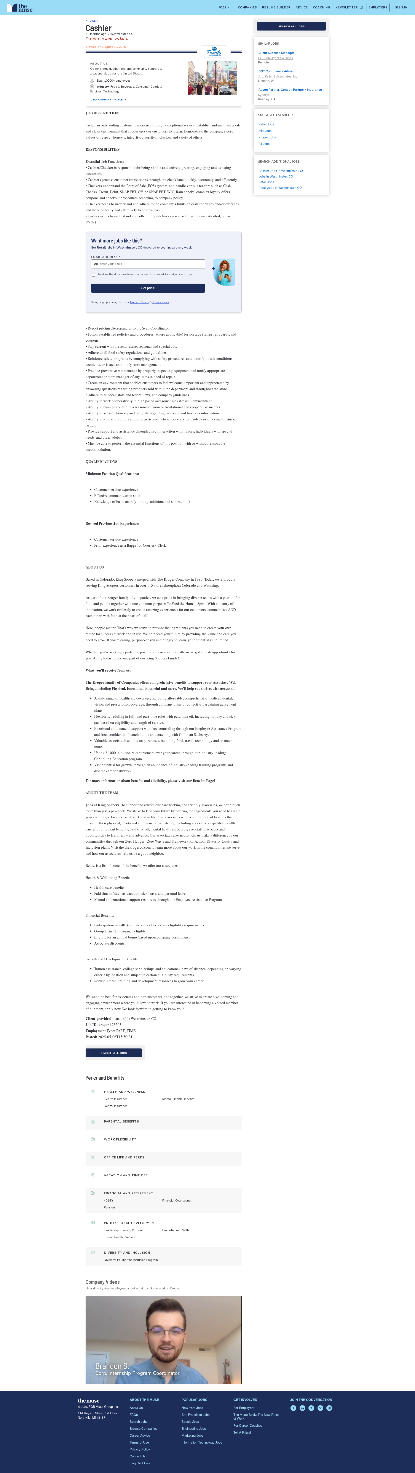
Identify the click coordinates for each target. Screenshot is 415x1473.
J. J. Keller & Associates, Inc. (278, 76)
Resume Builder (276, 8)
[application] (164, 1340)
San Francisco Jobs (196, 1414)
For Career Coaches (247, 1425)
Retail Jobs (266, 182)
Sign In (401, 8)
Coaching (321, 8)
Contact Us (138, 1456)
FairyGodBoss (140, 1463)
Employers (378, 8)
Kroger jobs (267, 137)
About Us (136, 1407)
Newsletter (346, 8)
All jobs (264, 143)
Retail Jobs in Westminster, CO (280, 187)
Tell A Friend (242, 1432)
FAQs (134, 1414)
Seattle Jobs (190, 1421)
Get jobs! (148, 288)
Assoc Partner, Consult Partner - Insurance (290, 89)
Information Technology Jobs (202, 1442)
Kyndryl (263, 95)
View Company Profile (107, 99)
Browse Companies (144, 1428)
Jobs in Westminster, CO (276, 176)
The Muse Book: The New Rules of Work (256, 1416)
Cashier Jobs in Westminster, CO (282, 171)
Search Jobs (139, 1421)
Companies (247, 8)
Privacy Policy (160, 302)
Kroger (92, 21)
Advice (302, 8)
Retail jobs (266, 124)
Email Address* (105, 257)
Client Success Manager (276, 53)
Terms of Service (139, 302)
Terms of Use (139, 1442)
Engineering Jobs (194, 1428)
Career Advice (140, 1435)
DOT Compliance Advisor (277, 71)
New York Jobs (192, 1407)
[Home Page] (19, 8)
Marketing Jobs (192, 1435)
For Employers (243, 1407)
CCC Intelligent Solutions (275, 58)
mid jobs (265, 130)
